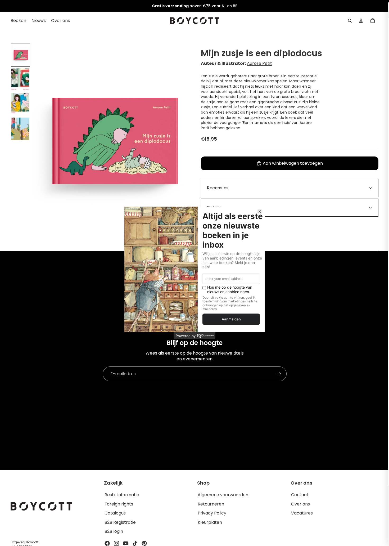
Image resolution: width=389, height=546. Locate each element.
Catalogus (115, 513)
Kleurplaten (210, 522)
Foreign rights (119, 504)
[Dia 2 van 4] (20, 79)
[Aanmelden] (279, 374)
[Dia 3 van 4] (20, 104)
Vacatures (302, 513)
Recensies (218, 188)
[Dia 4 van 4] (20, 129)
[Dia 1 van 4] (20, 55)
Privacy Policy (212, 513)
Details (214, 207)
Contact (300, 495)
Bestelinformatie (122, 495)
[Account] (361, 20)
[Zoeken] (350, 20)
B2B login (114, 531)
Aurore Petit (259, 63)
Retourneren (211, 504)
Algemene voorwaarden (223, 495)
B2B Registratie (120, 522)
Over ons (300, 504)
